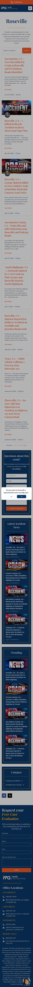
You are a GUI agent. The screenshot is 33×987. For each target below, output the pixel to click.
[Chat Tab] (16, 493)
